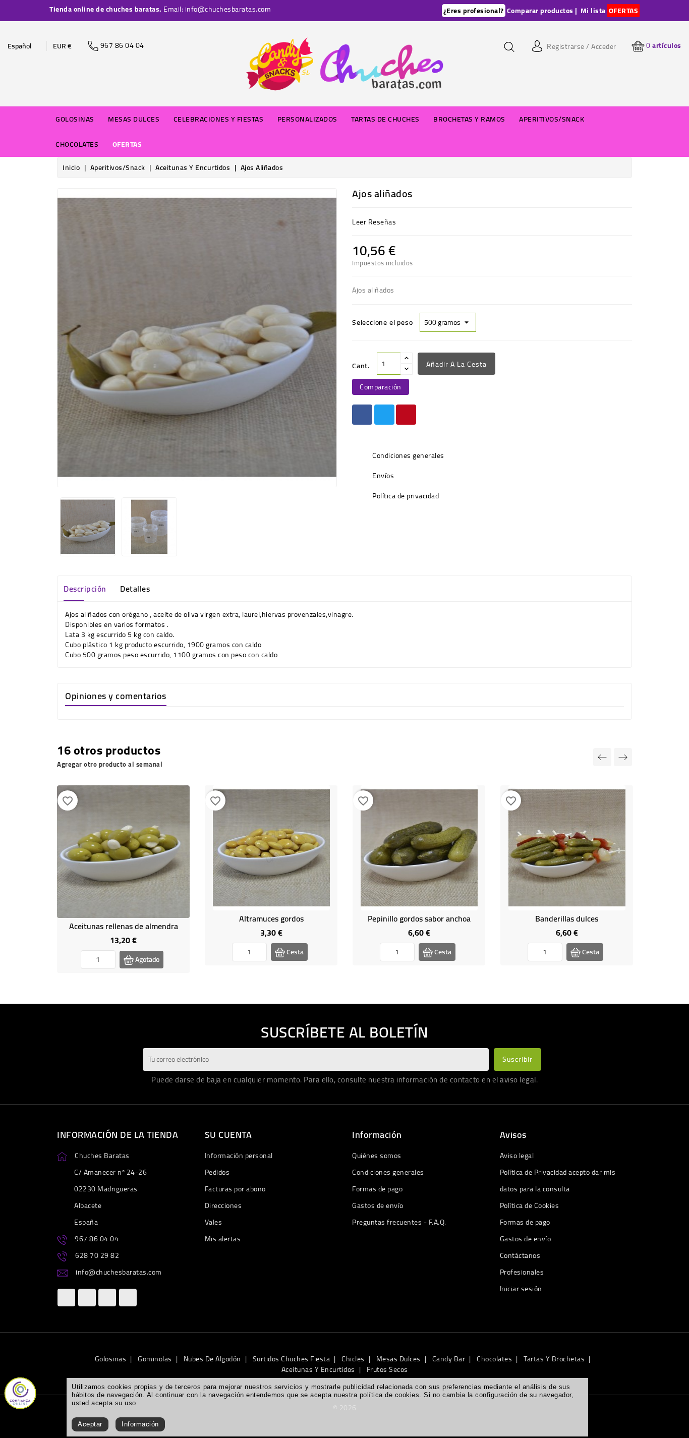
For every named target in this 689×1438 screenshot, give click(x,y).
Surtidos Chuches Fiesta (291, 1358)
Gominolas (155, 1358)
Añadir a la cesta (456, 364)
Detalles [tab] (135, 588)
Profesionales (522, 1272)
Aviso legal (517, 1155)
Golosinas (111, 1358)
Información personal (239, 1155)
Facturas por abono (235, 1188)
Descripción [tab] (85, 588)
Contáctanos (520, 1255)
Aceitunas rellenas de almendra (123, 926)
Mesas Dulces (398, 1358)
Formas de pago (377, 1188)
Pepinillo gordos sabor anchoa (419, 918)
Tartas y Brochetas (554, 1358)
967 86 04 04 (97, 1238)
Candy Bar (449, 1358)
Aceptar (90, 1424)
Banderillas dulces (566, 918)
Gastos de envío (378, 1205)
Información (140, 1424)
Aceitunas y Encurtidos (318, 1369)
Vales (213, 1222)
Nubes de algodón (212, 1358)
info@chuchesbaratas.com (119, 1272)
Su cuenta (228, 1134)
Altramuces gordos (271, 918)
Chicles (353, 1358)
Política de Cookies (529, 1205)
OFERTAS (624, 10)
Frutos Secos (387, 1369)
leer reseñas (374, 222)
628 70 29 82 (97, 1255)
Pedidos (217, 1172)
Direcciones (223, 1205)
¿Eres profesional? (473, 10)
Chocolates (494, 1358)
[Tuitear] (384, 415)
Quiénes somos (376, 1155)
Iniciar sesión (521, 1288)
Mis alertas (223, 1238)
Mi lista (593, 10)
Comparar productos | (542, 10)
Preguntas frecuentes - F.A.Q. (399, 1222)
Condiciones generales (388, 1172)
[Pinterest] (406, 415)
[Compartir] (362, 415)
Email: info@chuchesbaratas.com (217, 9)
